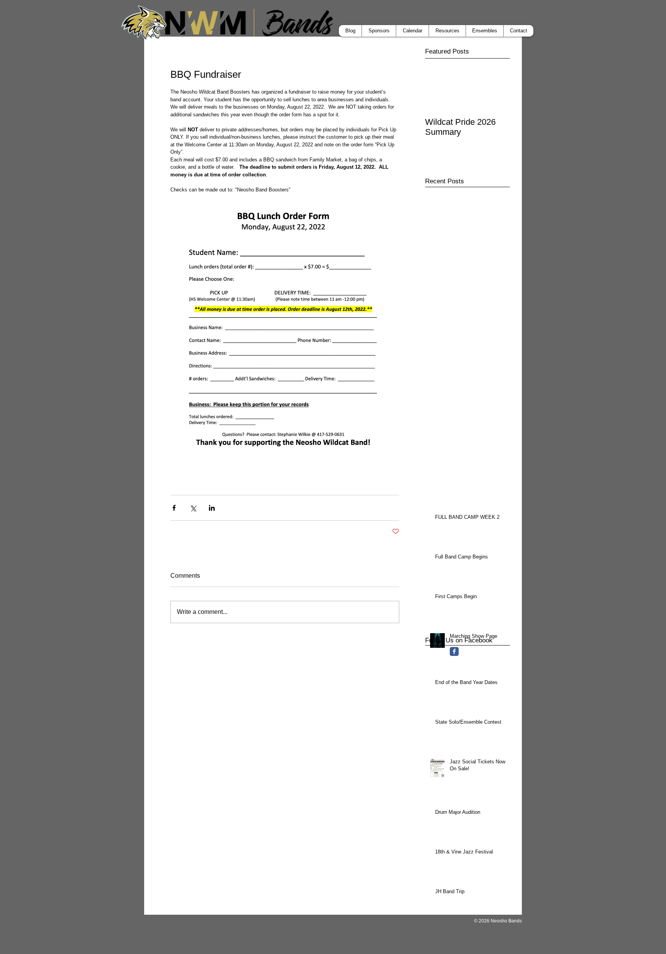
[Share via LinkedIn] (211, 507)
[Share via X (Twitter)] (193, 507)
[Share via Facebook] (174, 507)
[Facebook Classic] (454, 651)
